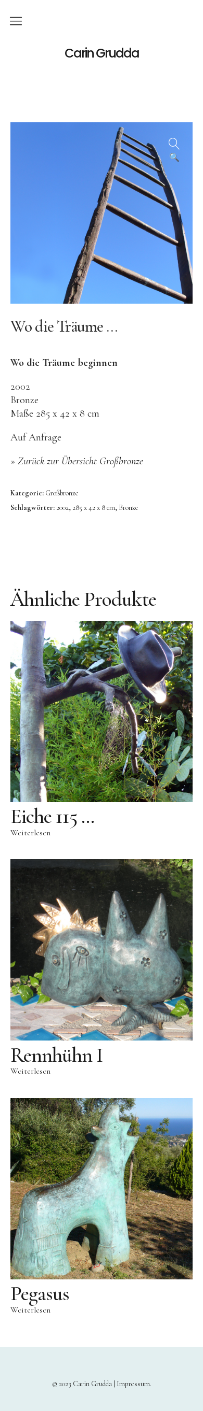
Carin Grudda (102, 53)
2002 (62, 507)
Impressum (133, 1383)
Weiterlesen (30, 833)
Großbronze (62, 493)
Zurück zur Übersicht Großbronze (80, 461)
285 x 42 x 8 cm (93, 507)
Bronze (128, 507)
